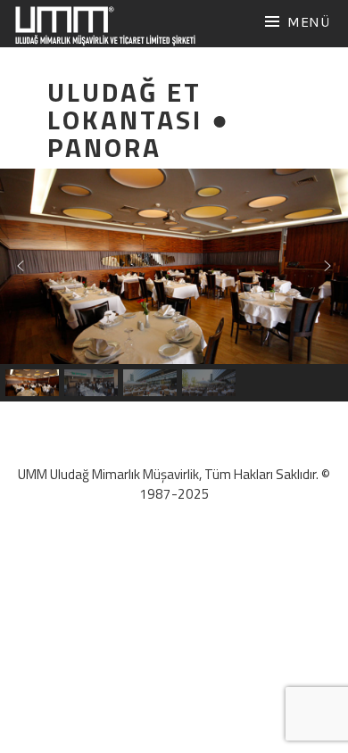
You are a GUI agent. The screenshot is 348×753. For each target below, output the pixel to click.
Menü (308, 21)
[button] (20, 266)
